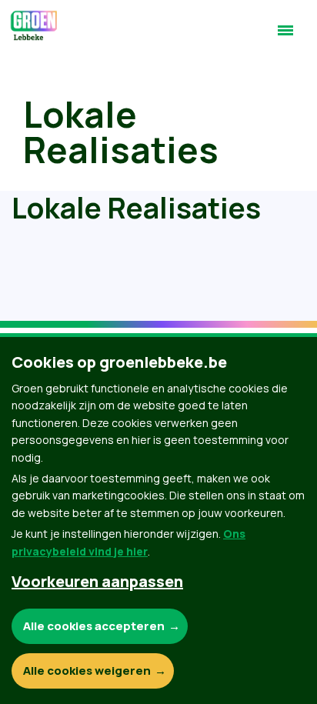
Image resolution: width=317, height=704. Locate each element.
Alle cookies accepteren (94, 626)
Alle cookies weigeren (87, 670)
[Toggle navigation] (285, 37)
